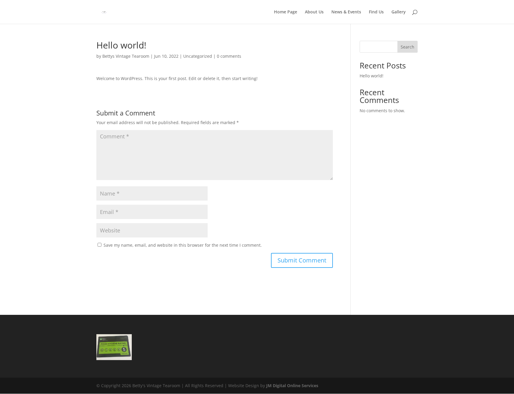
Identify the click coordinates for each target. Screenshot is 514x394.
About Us (314, 12)
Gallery (398, 12)
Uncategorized (197, 56)
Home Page (285, 12)
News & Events (346, 12)
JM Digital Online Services (292, 385)
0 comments (229, 56)
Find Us (376, 12)
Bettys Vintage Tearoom (125, 56)
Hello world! (371, 76)
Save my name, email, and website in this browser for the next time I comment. (183, 245)
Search (407, 47)
